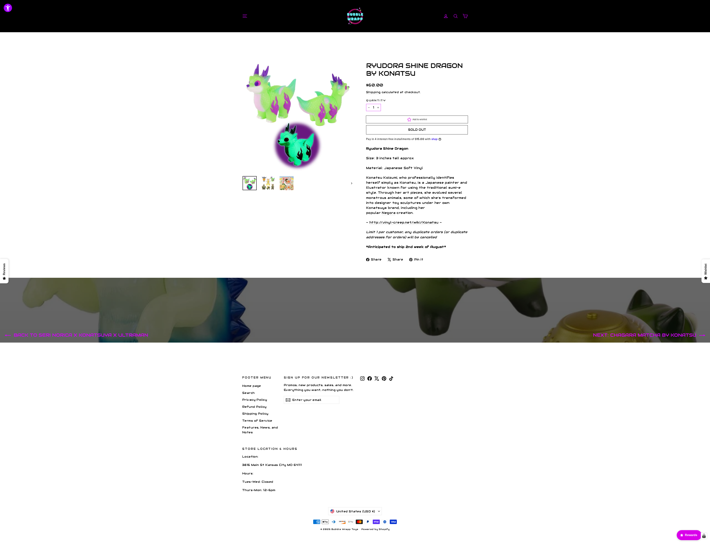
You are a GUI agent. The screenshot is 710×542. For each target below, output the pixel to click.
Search (248, 393)
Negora (388, 213)
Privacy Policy (254, 400)
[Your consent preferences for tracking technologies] (704, 536)
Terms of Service (257, 421)
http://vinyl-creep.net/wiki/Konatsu (404, 222)
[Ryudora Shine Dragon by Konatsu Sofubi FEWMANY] (250, 183)
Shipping (373, 92)
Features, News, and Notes (260, 430)
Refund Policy (254, 407)
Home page (251, 386)
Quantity (376, 100)
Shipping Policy (255, 414)
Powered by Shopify (375, 529)
